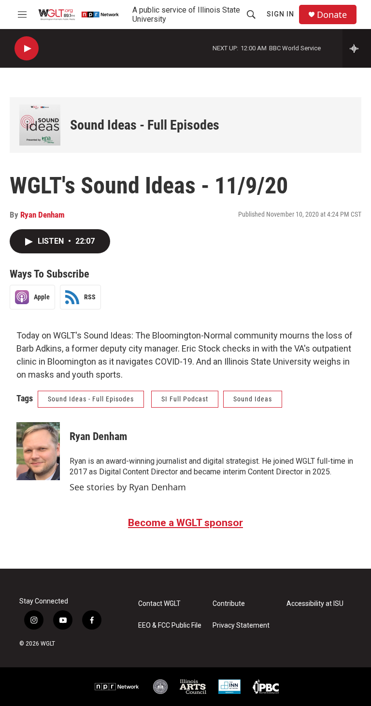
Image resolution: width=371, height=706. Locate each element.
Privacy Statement (241, 625)
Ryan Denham (42, 215)
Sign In (280, 14)
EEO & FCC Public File (169, 625)
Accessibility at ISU (314, 603)
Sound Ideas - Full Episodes (144, 125)
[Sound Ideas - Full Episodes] (39, 125)
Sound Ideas (252, 399)
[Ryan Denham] (38, 451)
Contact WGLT (159, 603)
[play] (26, 48)
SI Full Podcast (184, 399)
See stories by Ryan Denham (128, 487)
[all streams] (356, 48)
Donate (332, 15)
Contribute (229, 603)
